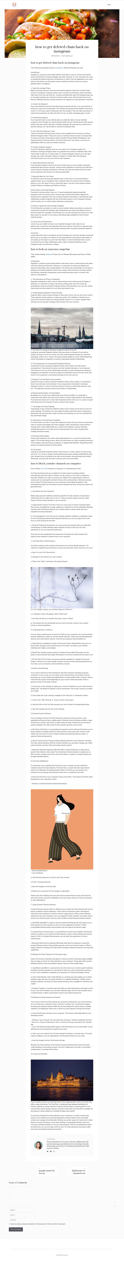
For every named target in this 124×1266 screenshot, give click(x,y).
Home (109, 4)
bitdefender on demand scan (78, 1172)
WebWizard (68, 56)
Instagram (59, 68)
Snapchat (49, 254)
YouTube (44, 469)
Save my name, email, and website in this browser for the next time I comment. (38, 1224)
